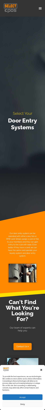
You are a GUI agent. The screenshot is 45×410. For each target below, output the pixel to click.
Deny (22, 404)
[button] (41, 370)
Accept (23, 397)
